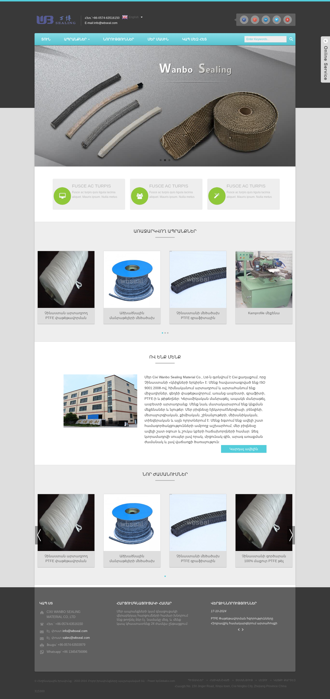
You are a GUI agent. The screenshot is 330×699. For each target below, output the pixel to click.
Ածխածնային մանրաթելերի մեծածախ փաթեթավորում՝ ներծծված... (132, 315)
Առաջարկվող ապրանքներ (165, 231)
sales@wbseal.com (76, 638)
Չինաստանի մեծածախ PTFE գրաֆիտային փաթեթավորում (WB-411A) (198, 315)
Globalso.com (167, 680)
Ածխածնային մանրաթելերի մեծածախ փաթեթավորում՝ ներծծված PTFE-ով (132, 558)
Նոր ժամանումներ (165, 474)
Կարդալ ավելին (244, 449)
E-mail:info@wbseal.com (101, 23)
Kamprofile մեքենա (264, 313)
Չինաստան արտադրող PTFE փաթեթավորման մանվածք (66, 315)
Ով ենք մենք (165, 357)
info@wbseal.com (75, 631)
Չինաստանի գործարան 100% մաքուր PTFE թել (264, 558)
